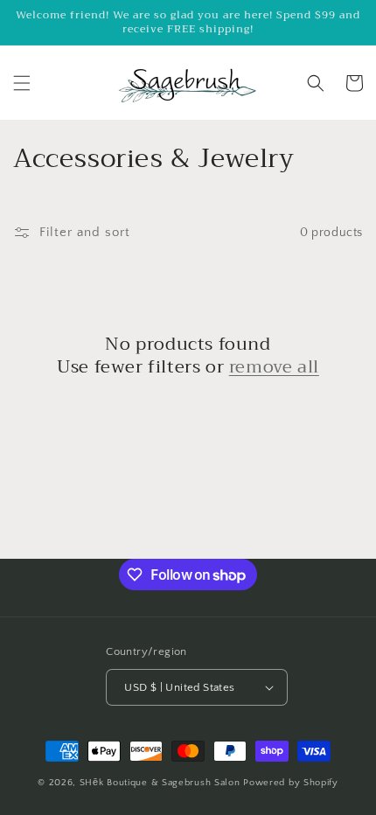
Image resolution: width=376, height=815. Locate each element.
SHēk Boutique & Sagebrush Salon (161, 782)
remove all (274, 367)
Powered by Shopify (290, 782)
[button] (22, 83)
